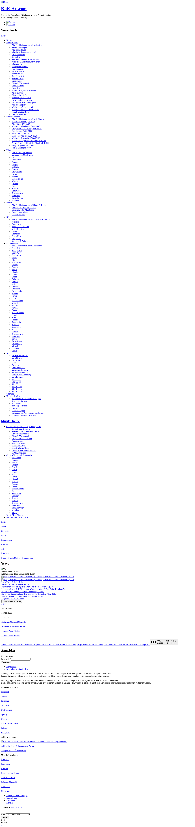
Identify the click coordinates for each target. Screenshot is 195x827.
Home (3, 36)
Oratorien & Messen (20, 434)
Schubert (15, 188)
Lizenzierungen (18, 410)
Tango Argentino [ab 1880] (23, 145)
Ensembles (16, 236)
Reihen (9, 203)
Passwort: (6, 659)
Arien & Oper (17, 93)
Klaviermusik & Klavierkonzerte (25, 431)
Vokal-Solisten (18, 229)
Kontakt (4, 768)
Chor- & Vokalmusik (20, 83)
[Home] (4, 2)
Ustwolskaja (17, 344)
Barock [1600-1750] (20, 133)
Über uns (10, 394)
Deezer (11, 644)
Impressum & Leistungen (16, 795)
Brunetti (15, 267)
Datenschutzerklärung (10, 773)
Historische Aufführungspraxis (24, 102)
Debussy (15, 167)
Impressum (16, 403)
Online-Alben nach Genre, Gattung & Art (23, 426)
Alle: (3, 814)
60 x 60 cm (16, 382)
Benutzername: (8, 656)
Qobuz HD (107, 644)
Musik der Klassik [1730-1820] (25, 136)
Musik (14, 363)
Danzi (14, 277)
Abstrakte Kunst (18, 367)
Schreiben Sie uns (19, 401)
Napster (17, 644)
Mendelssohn (17, 179)
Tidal (85, 644)
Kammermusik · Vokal (21, 97)
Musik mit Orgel (18, 446)
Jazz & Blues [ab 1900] (21, 148)
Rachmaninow (18, 312)
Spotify (4, 644)
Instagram (5, 701)
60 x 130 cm (17, 389)
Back (3, 820)
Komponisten (12, 243)
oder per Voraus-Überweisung (13, 750)
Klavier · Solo (17, 78)
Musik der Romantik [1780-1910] (26, 138)
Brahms (15, 162)
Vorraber (15, 200)
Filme (8, 150)
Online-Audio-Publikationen (24, 450)
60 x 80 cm (16, 384)
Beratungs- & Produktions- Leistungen (28, 413)
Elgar (14, 284)
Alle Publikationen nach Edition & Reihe (29, 205)
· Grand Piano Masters (10, 631)
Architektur (16, 365)
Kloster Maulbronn (20, 372)
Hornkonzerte (17, 69)
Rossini (15, 320)
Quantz (15, 183)
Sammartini (16, 322)
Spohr (14, 329)
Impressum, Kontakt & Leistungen (26, 398)
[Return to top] (1, 825)
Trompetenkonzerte (20, 66)
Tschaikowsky (18, 198)
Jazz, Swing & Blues (20, 112)
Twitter (4, 696)
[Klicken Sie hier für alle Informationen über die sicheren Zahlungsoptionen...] (34, 741)
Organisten (16, 224)
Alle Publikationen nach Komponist (27, 246)
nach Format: (17, 377)
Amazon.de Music (52, 644)
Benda (14, 258)
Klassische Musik (19, 50)
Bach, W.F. (16, 253)
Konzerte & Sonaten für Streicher (26, 62)
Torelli (14, 339)
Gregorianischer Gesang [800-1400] (27, 129)
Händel (15, 176)
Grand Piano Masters (20, 212)
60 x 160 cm (17, 391)
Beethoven (16, 160)
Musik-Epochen (13, 117)
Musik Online (10, 421)
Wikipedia (5, 732)
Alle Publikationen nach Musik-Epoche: (28, 119)
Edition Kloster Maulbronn (23, 210)
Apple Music (38, 644)
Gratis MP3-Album (14, 515)
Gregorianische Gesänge (22, 438)
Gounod (15, 286)
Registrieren (11, 667)
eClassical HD (132, 644)
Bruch (14, 269)
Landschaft (16, 360)
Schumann (16, 191)
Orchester (16, 234)
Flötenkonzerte (18, 71)
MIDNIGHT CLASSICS (17, 517)
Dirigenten (16, 238)
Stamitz (15, 332)
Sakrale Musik (18, 86)
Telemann (16, 195)
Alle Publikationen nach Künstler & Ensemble (31, 219)
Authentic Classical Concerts (24, 207)
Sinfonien (16, 57)
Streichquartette (18, 76)
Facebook (5, 692)
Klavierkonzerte (18, 64)
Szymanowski (17, 193)
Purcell (15, 308)
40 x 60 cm (16, 379)
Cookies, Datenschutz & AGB (24, 415)
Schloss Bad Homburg (21, 375)
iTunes (99, 644)
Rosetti (15, 186)
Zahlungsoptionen (19, 406)
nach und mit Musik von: (22, 155)
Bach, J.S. (16, 248)
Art (7, 353)
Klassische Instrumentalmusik (24, 52)
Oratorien (16, 88)
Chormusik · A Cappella (22, 95)
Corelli (14, 274)
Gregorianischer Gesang (22, 100)
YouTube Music (26, 644)
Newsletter (16, 408)
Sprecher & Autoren (20, 241)
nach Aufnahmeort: (20, 370)
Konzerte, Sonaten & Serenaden (25, 59)
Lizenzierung (6, 791)
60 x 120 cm (17, 386)
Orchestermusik (18, 54)
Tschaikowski (17, 341)
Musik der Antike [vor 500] (23, 121)
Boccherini (16, 262)
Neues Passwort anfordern (17, 669)
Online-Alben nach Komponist (19, 455)
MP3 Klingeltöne (19, 453)
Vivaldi (15, 346)
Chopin (15, 164)
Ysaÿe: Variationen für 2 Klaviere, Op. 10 (56, 577)
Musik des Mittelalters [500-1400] (26, 126)
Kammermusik (18, 74)
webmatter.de (16, 807)
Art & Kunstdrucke (20, 355)
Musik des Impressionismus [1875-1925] (29, 140)
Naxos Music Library (69, 644)
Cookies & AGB (8, 777)
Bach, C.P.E (17, 250)
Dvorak (15, 169)
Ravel (14, 315)
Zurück (4, 822)
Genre (3, 526)
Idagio (80, 644)
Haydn (14, 174)
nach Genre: (17, 358)
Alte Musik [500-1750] (21, 124)
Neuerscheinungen (19, 47)
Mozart (15, 181)
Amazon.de (92, 644)
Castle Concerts (18, 215)
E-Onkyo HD (144, 644)
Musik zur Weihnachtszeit (22, 107)
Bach (14, 157)
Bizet (14, 260)
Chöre (14, 231)
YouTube (5, 705)
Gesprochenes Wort (20, 114)
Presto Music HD (119, 644)
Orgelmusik (16, 81)
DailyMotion (6, 710)
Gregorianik (17, 172)
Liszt (14, 298)
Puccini (15, 305)
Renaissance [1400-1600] (22, 131)
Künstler (10, 217)
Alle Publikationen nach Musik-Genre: (28, 45)
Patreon (4, 728)
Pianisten (15, 222)
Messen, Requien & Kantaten (24, 90)
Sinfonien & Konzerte (21, 429)
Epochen (4, 531)
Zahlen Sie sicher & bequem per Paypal (17, 746)
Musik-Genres (12, 43)
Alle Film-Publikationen (22, 152)
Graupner (16, 289)
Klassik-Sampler (18, 105)
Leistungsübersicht (9, 782)
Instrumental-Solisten (20, 226)
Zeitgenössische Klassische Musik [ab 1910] (30, 143)
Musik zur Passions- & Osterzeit (25, 109)
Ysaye (14, 351)
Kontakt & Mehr (13, 396)
